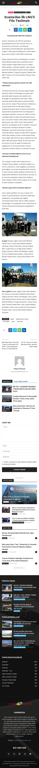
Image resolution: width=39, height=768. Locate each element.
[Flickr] (14, 754)
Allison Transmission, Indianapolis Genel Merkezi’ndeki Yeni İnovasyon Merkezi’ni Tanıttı (23, 510)
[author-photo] (19, 366)
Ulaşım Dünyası (19, 369)
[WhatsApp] (25, 30)
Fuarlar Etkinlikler (18, 626)
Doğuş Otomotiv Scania (22, 319)
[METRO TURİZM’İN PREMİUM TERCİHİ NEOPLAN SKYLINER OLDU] (7, 389)
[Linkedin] (30, 30)
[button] (3, 2)
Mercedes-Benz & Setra (6, 410)
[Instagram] (20, 754)
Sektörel (6, 502)
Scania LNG (20, 321)
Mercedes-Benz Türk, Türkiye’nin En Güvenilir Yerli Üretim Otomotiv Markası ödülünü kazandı (19, 546)
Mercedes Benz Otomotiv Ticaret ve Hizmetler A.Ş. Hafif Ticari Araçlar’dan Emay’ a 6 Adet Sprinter (10, 345)
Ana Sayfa (5, 7)
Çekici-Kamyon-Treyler (22, 7)
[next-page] (6, 415)
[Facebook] (16, 30)
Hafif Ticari (5, 563)
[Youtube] (30, 754)
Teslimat (12, 7)
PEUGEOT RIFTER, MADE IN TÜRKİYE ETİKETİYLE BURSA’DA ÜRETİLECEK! (24, 607)
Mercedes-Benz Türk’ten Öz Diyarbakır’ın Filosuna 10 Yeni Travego (24, 408)
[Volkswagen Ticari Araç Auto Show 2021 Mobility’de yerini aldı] (7, 624)
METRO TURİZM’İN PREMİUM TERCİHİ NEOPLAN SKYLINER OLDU (24, 389)
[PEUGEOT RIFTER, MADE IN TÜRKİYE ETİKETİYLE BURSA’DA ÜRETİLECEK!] (7, 607)
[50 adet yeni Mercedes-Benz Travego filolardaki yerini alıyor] (7, 633)
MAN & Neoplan (6, 391)
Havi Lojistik (6, 321)
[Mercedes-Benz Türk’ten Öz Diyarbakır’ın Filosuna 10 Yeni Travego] (7, 408)
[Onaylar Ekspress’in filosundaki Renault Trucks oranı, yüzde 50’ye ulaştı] (7, 398)
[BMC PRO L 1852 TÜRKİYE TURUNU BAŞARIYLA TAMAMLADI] (7, 597)
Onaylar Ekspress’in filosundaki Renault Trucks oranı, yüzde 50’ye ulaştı (25, 398)
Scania (28, 12)
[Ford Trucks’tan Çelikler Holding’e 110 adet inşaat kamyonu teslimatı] (6, 520)
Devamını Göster (19, 568)
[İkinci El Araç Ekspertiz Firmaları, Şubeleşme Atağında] (19, 494)
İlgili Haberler (7, 381)
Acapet (12, 319)
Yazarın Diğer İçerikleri (21, 381)
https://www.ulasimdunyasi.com (19, 371)
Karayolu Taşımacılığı (19, 599)
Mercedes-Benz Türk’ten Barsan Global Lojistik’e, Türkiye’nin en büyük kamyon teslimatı (24, 643)
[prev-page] (3, 415)
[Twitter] (20, 30)
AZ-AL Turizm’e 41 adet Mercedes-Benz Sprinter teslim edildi (29, 344)
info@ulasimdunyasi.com (22, 740)
